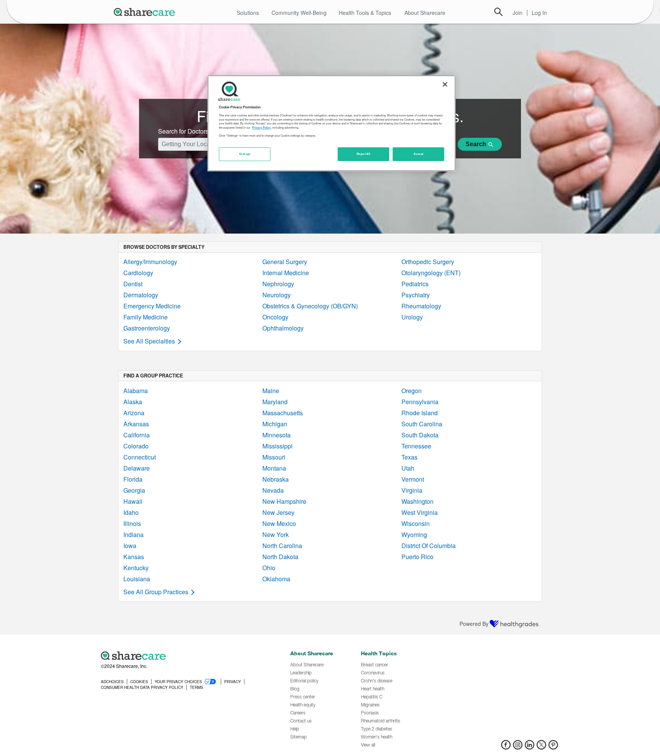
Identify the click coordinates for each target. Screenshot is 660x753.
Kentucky (136, 567)
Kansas (133, 556)
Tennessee (416, 446)
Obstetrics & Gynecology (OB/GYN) (310, 306)
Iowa (129, 545)
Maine (270, 390)
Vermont (412, 479)
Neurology (276, 294)
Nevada (273, 490)
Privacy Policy (261, 128)
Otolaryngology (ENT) (431, 272)
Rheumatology (421, 306)
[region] (331, 123)
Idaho (131, 512)
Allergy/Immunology (150, 261)
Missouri (273, 457)
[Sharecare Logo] (146, 12)
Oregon (411, 390)
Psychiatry (415, 294)
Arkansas (136, 423)
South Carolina (421, 423)
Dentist (132, 283)
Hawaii (132, 501)
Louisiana (136, 578)
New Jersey (278, 512)
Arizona (133, 412)
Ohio (268, 567)
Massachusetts (282, 412)
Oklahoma (276, 578)
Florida (132, 479)
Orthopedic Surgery (427, 261)
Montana (274, 468)
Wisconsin (415, 523)
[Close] (445, 84)
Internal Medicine (285, 272)
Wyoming (414, 534)
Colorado (136, 446)
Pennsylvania (419, 401)
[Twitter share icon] (541, 747)
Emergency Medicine (152, 306)
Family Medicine (145, 317)
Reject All (363, 154)
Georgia (134, 490)
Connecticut (139, 457)
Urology (412, 317)
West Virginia (419, 512)
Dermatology (140, 294)
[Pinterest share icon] (553, 747)
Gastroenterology (146, 328)
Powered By (474, 623)
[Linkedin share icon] (529, 747)
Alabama (135, 390)
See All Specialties (149, 341)
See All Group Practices (155, 591)
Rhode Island (419, 412)
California (136, 435)
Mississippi (277, 446)
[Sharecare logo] (185, 655)
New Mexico (279, 523)
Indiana (133, 534)
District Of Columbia (428, 545)
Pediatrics (415, 283)
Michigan (274, 423)
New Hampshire (284, 501)
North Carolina (282, 545)
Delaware (136, 468)
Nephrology (278, 283)
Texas (409, 457)
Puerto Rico (417, 556)
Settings (245, 154)
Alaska (132, 401)
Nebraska (275, 479)
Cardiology (138, 272)
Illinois (132, 523)
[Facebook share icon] (506, 747)
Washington (417, 501)
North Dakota (280, 556)
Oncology (275, 317)
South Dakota (419, 435)
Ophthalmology (283, 328)
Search (498, 12)
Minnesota (276, 435)
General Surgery (284, 261)
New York (275, 534)
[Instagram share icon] (518, 747)
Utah (407, 468)
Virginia (411, 490)
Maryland (275, 401)
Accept (418, 154)
